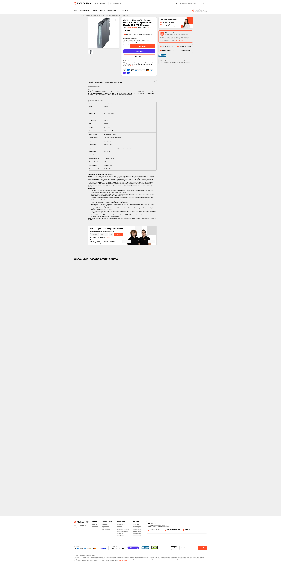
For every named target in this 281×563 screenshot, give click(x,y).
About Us (94, 524)
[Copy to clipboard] (154, 313)
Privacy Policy (136, 527)
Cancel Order (105, 524)
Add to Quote (139, 288)
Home (75, 246)
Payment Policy (137, 526)
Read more (132, 297)
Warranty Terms (179, 271)
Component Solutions (122, 527)
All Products (81, 246)
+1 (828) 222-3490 (200, 10)
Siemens (150, 258)
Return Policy (136, 524)
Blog (93, 527)
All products (119, 526)
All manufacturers (121, 524)
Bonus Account (105, 526)
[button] (199, 3)
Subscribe (202, 548)
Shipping (125, 269)
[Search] (176, 3)
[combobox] (143, 3)
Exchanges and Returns (107, 527)
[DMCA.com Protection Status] (154, 549)
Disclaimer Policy (137, 533)
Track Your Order (106, 529)
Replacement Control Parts (123, 529)
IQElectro (82, 525)
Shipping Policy (137, 529)
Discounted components (122, 531)
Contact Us (95, 526)
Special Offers (120, 533)
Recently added (120, 535)
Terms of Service (137, 531)
